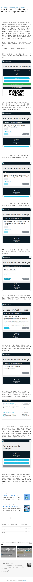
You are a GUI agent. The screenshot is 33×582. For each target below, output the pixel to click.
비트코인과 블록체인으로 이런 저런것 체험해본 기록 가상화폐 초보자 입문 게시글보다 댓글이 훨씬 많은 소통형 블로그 (13, 567)
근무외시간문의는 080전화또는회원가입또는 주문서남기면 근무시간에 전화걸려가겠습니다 (12, 509)
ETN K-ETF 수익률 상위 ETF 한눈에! (10, 495)
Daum (16, 580)
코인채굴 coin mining (6, 524)
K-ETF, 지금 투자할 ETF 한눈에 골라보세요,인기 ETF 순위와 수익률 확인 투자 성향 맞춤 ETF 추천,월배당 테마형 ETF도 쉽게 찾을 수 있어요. (11, 498)
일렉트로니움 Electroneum (16, 524)
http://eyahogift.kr (7, 504)
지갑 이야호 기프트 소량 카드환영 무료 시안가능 (11, 506)
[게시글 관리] (8, 518)
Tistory (24, 580)
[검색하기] (31, 1)
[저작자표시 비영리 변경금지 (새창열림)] (18, 518)
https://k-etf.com (7, 493)
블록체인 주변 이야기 (8, 563)
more (30, 542)
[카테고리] (2, 1)
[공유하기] (6, 518)
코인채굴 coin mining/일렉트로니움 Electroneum (13, 7)
